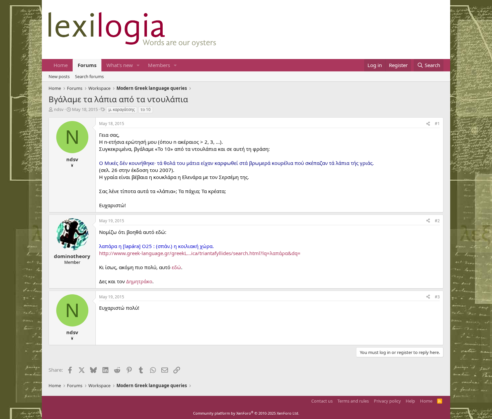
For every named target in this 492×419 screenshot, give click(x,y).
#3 (437, 297)
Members (159, 65)
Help (410, 401)
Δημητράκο (139, 281)
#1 (437, 123)
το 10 (146, 109)
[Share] (428, 124)
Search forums (89, 76)
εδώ (176, 267)
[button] (138, 65)
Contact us (322, 401)
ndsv (59, 109)
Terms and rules (353, 401)
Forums (87, 65)
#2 (437, 221)
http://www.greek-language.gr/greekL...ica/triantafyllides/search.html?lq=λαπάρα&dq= (200, 253)
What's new (119, 65)
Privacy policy (387, 401)
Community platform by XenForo (246, 413)
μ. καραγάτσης (121, 109)
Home (61, 65)
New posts (59, 76)
